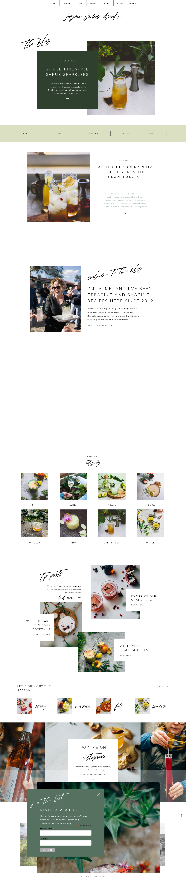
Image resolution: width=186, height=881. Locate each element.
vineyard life (125, 160)
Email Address (47, 828)
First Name (45, 839)
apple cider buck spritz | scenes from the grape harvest (125, 172)
